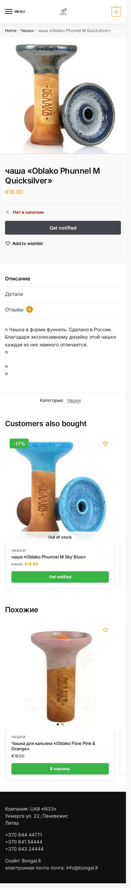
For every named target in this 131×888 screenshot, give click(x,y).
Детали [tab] (14, 294)
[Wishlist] (105, 444)
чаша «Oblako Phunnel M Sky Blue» (48, 556)
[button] (115, 11)
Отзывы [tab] (18, 309)
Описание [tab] (17, 278)
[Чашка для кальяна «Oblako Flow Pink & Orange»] (60, 675)
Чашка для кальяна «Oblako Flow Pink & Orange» (53, 746)
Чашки (27, 30)
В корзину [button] (60, 768)
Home (10, 30)
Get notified (60, 576)
